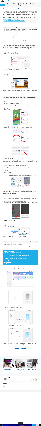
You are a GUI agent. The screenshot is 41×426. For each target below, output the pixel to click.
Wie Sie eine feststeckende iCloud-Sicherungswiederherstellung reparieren (8, 370)
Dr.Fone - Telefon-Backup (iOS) (9, 251)
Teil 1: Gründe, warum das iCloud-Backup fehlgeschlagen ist (11, 19)
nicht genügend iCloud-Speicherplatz (17, 32)
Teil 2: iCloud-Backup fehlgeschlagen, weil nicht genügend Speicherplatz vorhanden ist (14, 20)
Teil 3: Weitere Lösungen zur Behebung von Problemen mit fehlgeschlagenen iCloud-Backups (14, 21)
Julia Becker (10, 377)
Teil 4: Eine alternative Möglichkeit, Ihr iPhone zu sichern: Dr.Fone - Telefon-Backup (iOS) (14, 22)
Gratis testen (6, 262)
